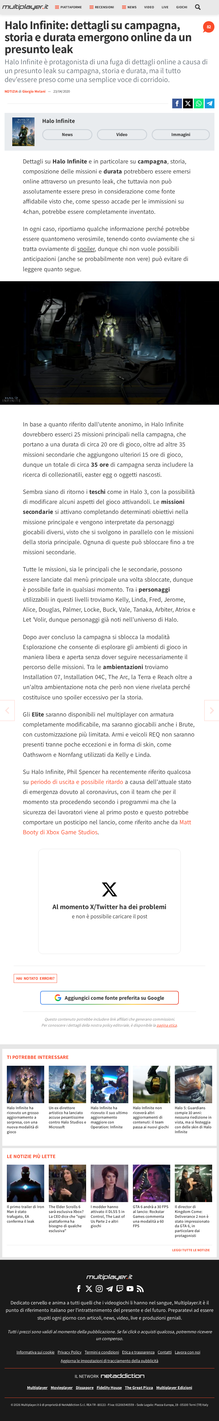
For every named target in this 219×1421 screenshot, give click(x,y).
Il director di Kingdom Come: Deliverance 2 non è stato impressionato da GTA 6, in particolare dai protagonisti (192, 1221)
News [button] (132, 7)
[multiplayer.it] (109, 1277)
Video (149, 7)
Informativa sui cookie (35, 1352)
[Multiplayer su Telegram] (109, 1288)
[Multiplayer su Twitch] (119, 1288)
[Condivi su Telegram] (209, 103)
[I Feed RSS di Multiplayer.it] (140, 1288)
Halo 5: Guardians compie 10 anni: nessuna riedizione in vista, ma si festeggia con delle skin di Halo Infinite (193, 1119)
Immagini (180, 134)
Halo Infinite (58, 121)
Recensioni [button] (104, 7)
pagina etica (167, 1025)
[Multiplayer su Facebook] (78, 1288)
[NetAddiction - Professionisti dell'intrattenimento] (122, 1376)
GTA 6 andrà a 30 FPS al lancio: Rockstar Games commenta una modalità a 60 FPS (151, 1216)
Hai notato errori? (35, 978)
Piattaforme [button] (71, 7)
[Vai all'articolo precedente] (212, 710)
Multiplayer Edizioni (174, 1387)
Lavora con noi (187, 1352)
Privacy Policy (70, 1352)
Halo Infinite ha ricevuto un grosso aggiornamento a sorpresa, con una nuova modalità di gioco (23, 1119)
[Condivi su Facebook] (177, 103)
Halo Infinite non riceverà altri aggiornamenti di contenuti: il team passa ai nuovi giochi (151, 1117)
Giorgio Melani (34, 91)
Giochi (181, 7)
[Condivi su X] (188, 103)
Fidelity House (109, 1387)
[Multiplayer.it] (25, 7)
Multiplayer (37, 1387)
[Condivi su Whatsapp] (199, 103)
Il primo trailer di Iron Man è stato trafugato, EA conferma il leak (25, 1214)
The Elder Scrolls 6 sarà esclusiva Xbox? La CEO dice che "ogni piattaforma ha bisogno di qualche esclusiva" (67, 1218)
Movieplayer (62, 1387)
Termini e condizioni (102, 1352)
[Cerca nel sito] (198, 7)
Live (165, 7)
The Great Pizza (139, 1387)
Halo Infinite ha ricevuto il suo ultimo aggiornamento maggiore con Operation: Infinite (109, 1117)
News (67, 134)
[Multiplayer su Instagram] (99, 1288)
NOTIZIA (11, 91)
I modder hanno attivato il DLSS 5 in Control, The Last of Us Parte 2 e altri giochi (108, 1216)
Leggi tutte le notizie (191, 1250)
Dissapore (85, 1387)
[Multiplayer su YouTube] (130, 1288)
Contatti (165, 1352)
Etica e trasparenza (138, 1352)
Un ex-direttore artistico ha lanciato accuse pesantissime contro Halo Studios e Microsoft (67, 1117)
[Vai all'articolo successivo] (7, 710)
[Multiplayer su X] (89, 1288)
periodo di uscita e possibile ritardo (77, 782)
